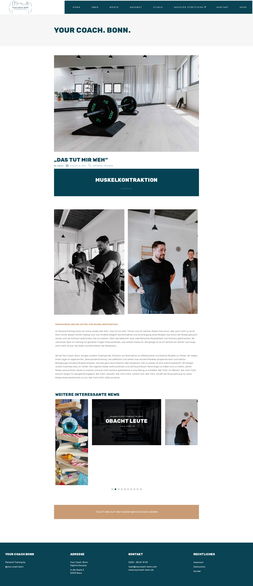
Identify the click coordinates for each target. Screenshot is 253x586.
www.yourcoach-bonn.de (141, 570)
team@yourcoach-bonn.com (142, 566)
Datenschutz (199, 567)
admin (60, 165)
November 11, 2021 (117, 416)
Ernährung (130, 416)
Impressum (198, 562)
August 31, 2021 (78, 166)
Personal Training (103, 166)
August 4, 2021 (190, 416)
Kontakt (197, 571)
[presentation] (64, 442)
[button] (112, 489)
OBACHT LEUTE (127, 421)
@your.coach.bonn (14, 566)
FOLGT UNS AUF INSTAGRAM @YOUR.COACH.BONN (126, 512)
